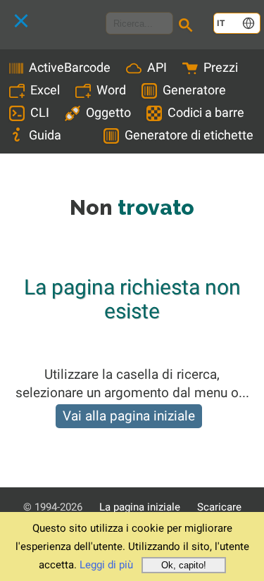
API (157, 67)
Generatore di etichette (189, 134)
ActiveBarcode (70, 67)
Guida (45, 134)
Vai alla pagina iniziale (129, 416)
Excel (45, 89)
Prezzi (220, 67)
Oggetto (108, 112)
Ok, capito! (183, 565)
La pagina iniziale (139, 507)
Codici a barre (206, 112)
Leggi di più (106, 564)
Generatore (194, 89)
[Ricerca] (188, 27)
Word (111, 89)
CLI (39, 112)
